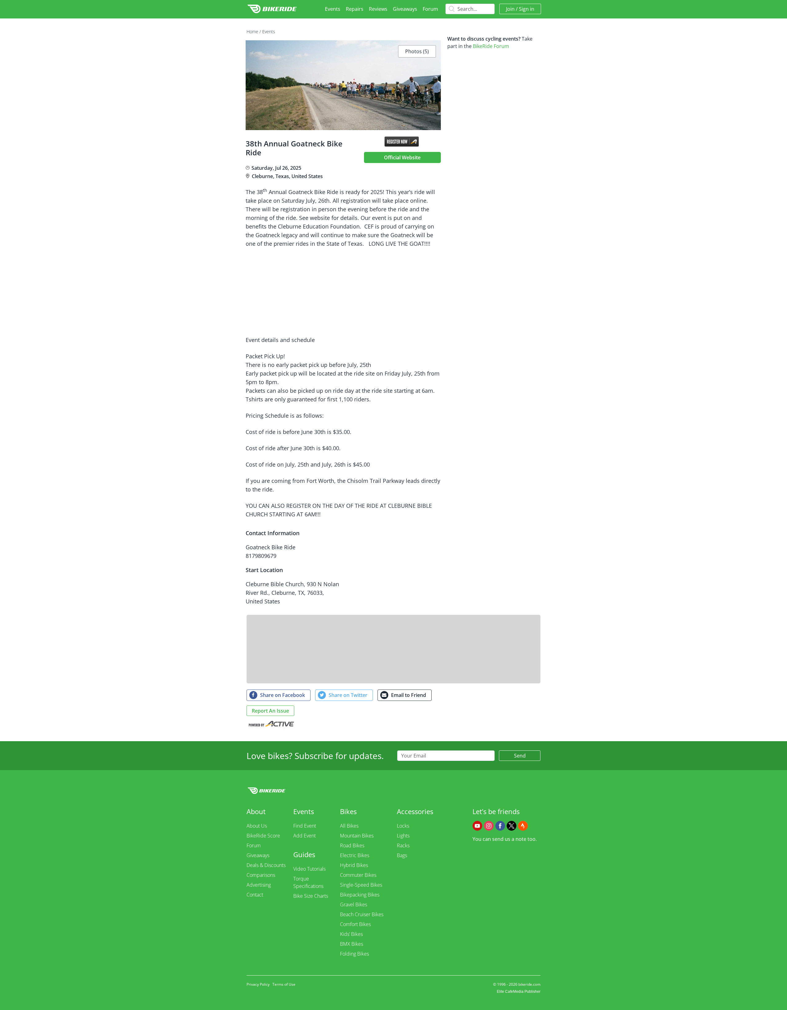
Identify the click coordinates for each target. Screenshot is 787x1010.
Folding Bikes (354, 953)
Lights (403, 835)
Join (510, 9)
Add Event (304, 835)
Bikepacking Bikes (359, 894)
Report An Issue (270, 710)
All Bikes (349, 825)
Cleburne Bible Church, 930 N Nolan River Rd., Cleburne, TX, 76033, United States (292, 592)
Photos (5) (417, 51)
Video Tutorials (309, 868)
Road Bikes (352, 845)
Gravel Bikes (353, 904)
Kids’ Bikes (351, 934)
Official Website (402, 157)
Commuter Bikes (358, 875)
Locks (403, 825)
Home (252, 31)
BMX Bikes (351, 943)
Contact (255, 894)
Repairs (354, 9)
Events (332, 9)
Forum (430, 9)
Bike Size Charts (310, 896)
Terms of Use (283, 984)
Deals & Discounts (266, 865)
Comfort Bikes (355, 924)
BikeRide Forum (491, 46)
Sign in (526, 9)
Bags (402, 855)
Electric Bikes (354, 855)
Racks (403, 845)
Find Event (304, 825)
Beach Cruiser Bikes (361, 914)
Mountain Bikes (357, 835)
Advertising (259, 884)
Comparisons (261, 875)
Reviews (378, 9)
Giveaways (405, 9)
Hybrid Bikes (354, 865)
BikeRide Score (263, 835)
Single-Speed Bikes (361, 884)
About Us (257, 825)
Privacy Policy (258, 984)
